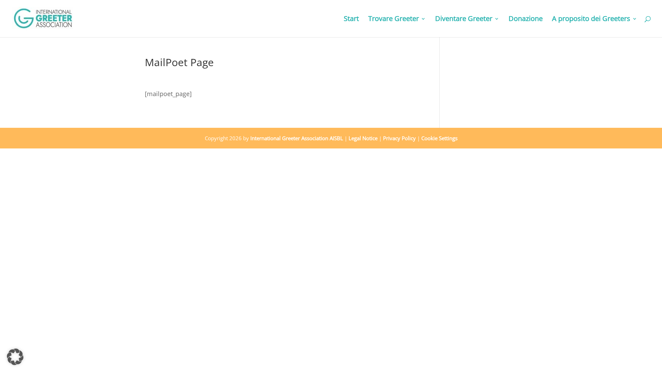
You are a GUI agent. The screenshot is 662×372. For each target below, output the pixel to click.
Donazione (526, 19)
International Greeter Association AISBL (296, 138)
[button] (15, 357)
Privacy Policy (399, 138)
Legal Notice (363, 138)
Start (351, 19)
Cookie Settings (439, 138)
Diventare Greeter (463, 19)
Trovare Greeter (393, 19)
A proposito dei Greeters (591, 19)
